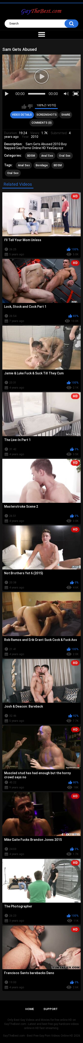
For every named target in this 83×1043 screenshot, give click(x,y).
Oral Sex (64, 155)
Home (29, 1009)
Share (65, 114)
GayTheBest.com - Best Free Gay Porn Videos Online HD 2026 (41, 1035)
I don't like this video (30, 106)
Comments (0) (42, 122)
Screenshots (46, 114)
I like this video (24, 106)
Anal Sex (47, 155)
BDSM (31, 155)
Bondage (42, 165)
